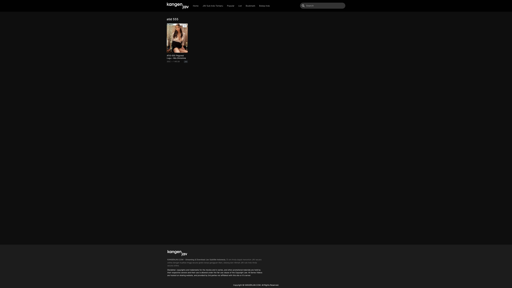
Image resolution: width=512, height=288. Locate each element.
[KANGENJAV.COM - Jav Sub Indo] (178, 5)
